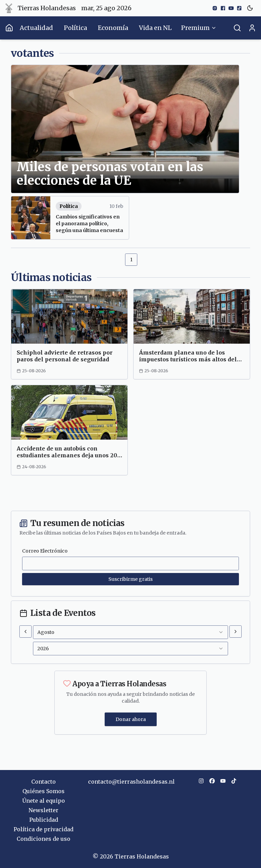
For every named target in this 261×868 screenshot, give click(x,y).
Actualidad (36, 28)
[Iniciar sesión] (252, 28)
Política (75, 28)
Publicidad (43, 819)
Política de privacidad (43, 829)
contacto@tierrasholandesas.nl (131, 781)
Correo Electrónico (45, 551)
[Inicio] (9, 28)
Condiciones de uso (43, 838)
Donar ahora (131, 719)
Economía (113, 28)
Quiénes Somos (43, 791)
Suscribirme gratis (130, 579)
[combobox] (130, 632)
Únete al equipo (43, 800)
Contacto (43, 781)
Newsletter (43, 810)
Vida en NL (155, 28)
